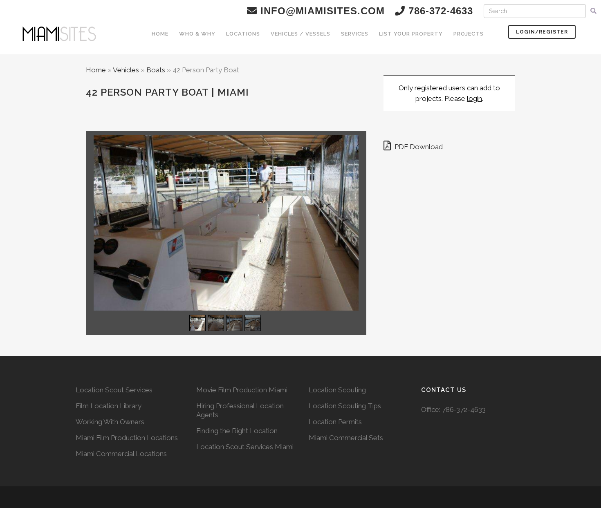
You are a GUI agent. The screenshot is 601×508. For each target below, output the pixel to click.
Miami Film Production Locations (127, 438)
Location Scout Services (114, 390)
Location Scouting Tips (345, 406)
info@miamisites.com (321, 10)
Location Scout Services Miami (245, 447)
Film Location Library (108, 406)
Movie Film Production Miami (241, 390)
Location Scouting (337, 390)
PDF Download (418, 147)
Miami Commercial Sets (346, 438)
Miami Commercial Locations (121, 454)
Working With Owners (110, 422)
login (474, 98)
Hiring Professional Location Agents (240, 410)
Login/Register (542, 32)
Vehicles (126, 70)
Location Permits (335, 422)
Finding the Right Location (237, 431)
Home (96, 70)
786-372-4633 (464, 409)
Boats (155, 70)
